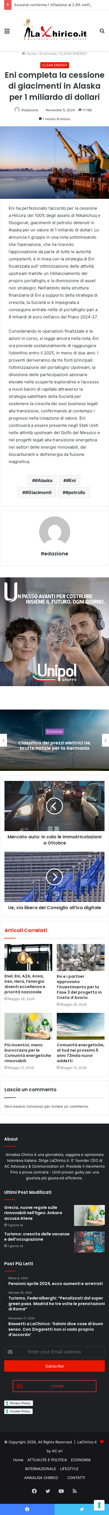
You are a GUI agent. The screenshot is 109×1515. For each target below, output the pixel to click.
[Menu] (7, 32)
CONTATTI (76, 1477)
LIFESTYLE (69, 1468)
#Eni (71, 480)
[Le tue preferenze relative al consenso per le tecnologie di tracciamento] (99, 1505)
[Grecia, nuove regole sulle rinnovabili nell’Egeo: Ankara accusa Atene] (89, 1215)
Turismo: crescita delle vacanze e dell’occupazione (37, 1236)
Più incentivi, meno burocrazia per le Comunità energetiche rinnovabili (27, 1053)
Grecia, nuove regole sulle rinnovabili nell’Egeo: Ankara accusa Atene (33, 1213)
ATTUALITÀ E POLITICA (47, 1460)
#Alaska (43, 480)
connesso (34, 1106)
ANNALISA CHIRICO (41, 1477)
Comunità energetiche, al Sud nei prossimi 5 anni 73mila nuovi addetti (81, 1053)
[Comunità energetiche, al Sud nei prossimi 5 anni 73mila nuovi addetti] (81, 1026)
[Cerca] (102, 32)
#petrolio (75, 492)
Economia (48, 53)
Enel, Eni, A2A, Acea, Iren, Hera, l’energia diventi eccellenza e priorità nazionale (24, 984)
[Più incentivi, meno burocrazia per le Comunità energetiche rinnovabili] (28, 1026)
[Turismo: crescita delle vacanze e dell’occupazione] (89, 1241)
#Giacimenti (38, 492)
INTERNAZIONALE (40, 1468)
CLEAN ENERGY (73, 53)
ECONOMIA (81, 1460)
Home (31, 53)
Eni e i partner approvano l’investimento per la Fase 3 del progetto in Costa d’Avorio (79, 987)
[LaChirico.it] (54, 30)
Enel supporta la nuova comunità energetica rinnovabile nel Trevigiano (56, 745)
